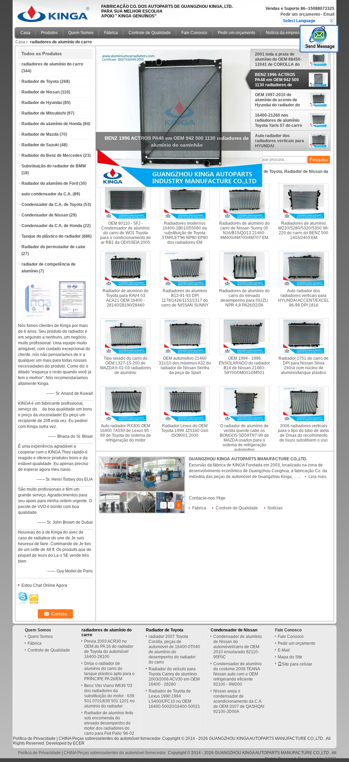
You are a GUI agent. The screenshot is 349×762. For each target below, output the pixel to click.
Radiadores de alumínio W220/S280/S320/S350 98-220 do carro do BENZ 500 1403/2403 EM (303, 230)
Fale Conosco (194, 32)
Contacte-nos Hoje (207, 497)
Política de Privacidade (34, 738)
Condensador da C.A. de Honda (51, 225)
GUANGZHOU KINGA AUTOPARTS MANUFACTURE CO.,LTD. (248, 459)
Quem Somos (80, 32)
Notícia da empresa (284, 32)
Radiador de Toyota (40, 81)
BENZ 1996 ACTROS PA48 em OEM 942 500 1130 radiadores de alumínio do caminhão (277, 79)
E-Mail (284, 650)
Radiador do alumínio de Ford (49, 183)
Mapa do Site (290, 657)
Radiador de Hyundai (41, 102)
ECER (79, 743)
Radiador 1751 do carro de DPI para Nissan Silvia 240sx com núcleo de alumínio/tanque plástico (303, 365)
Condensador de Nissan (44, 215)
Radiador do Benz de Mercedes (51, 155)
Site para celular (297, 664)
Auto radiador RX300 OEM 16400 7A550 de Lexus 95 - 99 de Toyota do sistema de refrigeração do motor (125, 433)
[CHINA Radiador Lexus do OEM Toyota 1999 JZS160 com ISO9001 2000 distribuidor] (185, 404)
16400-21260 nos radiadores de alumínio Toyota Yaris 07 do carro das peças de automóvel (278, 120)
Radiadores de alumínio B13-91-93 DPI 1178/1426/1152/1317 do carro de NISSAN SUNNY (185, 298)
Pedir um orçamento (300, 14)
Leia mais (317, 476)
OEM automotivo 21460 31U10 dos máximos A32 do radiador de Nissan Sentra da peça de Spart (185, 365)
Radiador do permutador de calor (53, 246)
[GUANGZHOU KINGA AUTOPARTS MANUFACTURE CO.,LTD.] (331, 21)
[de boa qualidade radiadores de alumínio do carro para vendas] (38, 316)
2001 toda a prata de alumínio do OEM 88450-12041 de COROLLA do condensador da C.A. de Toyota (278, 59)
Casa (25, 32)
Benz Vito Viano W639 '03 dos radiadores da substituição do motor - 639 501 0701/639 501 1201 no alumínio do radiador (109, 695)
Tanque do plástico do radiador (51, 236)
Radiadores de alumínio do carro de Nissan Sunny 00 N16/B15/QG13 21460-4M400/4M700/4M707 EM (244, 230)
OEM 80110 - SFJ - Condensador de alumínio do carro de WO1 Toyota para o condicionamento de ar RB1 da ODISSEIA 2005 (125, 233)
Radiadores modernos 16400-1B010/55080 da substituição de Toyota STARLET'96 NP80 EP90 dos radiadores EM (185, 233)
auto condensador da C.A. (46, 194)
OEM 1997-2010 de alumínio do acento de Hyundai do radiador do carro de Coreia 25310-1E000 (277, 99)
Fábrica (111, 32)
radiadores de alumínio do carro (52, 64)
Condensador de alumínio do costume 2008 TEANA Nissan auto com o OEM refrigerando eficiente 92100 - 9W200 (237, 674)
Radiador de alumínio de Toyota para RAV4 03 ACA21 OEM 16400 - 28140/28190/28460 (126, 298)
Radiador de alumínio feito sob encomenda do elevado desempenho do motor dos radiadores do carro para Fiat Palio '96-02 (109, 723)
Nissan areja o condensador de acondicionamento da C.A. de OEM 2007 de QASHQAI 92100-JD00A (238, 701)
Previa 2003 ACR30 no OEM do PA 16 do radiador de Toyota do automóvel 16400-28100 (108, 649)
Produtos (49, 32)
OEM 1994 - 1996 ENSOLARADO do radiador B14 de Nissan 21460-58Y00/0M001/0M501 (244, 365)
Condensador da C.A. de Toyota (51, 204)
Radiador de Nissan (40, 92)
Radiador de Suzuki (40, 145)
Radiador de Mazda (40, 134)
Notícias (275, 508)
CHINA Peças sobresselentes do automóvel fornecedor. (110, 738)
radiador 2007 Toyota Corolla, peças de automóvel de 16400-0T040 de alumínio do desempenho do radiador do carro (174, 649)
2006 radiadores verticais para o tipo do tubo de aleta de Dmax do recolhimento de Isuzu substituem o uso (303, 433)
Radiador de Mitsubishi (43, 113)
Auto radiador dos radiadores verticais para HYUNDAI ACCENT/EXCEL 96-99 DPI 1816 (279, 140)
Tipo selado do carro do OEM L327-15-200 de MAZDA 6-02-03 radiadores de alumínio (125, 365)
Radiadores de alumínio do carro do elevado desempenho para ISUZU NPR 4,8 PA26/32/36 (244, 298)
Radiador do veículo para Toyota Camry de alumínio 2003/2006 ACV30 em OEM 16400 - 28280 (174, 677)
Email (328, 14)
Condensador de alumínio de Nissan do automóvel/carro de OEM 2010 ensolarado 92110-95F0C (237, 646)
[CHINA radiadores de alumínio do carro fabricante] (56, 12)
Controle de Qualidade (149, 32)
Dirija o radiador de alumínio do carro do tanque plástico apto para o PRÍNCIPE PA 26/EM (109, 671)
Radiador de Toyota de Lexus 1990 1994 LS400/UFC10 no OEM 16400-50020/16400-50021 (174, 699)
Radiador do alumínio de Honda (51, 123)
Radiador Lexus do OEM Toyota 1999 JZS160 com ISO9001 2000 (184, 430)
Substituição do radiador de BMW (53, 166)
